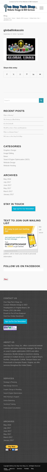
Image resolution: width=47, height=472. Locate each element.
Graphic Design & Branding (12, 389)
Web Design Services (11, 386)
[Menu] (40, 8)
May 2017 (7, 188)
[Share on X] (13, 74)
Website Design (9, 162)
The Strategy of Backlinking (12, 119)
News (6, 156)
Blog (5, 16)
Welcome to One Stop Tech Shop (13, 136)
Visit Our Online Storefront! (14, 316)
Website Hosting (10, 165)
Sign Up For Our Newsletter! (23, 209)
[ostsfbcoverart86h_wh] (19, 8)
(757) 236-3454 (15, 310)
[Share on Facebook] (7, 74)
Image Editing (9, 153)
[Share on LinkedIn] (33, 74)
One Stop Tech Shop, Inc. (13, 302)
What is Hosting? (9, 115)
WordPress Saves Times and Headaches (15, 128)
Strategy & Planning (10, 382)
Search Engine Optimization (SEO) (17, 159)
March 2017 (8, 191)
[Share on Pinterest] (27, 74)
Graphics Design (10, 150)
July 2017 (7, 182)
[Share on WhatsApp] (20, 74)
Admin (22, 34)
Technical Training (10, 404)
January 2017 (9, 194)
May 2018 (7, 179)
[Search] (35, 8)
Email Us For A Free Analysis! (15, 313)
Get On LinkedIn (8, 123)
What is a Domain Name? (11, 132)
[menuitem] (35, 8)
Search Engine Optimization (13, 393)
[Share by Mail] (40, 74)
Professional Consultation (12, 408)
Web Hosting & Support (11, 397)
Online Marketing (9, 400)
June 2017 (7, 185)
